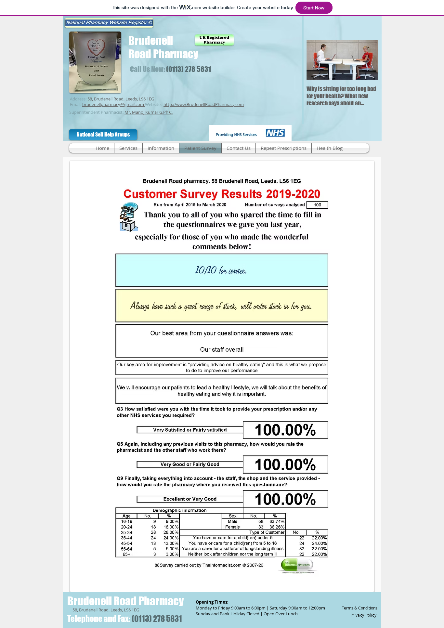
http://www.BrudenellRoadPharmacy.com (203, 104)
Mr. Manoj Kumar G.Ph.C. (148, 112)
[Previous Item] (317, 60)
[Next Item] (368, 60)
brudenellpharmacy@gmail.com (113, 104)
